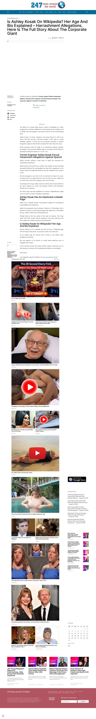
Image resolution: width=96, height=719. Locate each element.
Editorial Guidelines (72, 12)
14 (81, 633)
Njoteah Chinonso (31, 684)
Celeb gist (10, 665)
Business (51, 12)
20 (78, 635)
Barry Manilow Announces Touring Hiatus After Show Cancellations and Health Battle (74, 535)
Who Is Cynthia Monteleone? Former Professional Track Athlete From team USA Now (12, 254)
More (64, 12)
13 (78, 633)
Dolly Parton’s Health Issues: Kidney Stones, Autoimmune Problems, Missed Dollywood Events (74, 544)
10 (69, 633)
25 (72, 638)
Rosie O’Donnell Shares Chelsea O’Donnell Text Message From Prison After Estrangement (77, 508)
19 (75, 635)
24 (69, 638)
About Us (75, 691)
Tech (55, 12)
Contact (81, 691)
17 (69, 635)
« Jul (69, 645)
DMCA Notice (61, 691)
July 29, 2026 (70, 570)
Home (20, 12)
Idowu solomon (52, 684)
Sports (37, 12)
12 (75, 633)
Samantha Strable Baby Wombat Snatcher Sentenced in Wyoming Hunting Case (76, 521)
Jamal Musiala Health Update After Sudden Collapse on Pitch (73, 551)
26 (75, 638)
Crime (46, 12)
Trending (30, 665)
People (72, 665)
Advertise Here (65, 692)
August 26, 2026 (71, 539)
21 (81, 635)
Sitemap (72, 692)
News (23, 12)
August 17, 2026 (71, 554)
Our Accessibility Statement (54, 692)
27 (78, 638)
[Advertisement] (78, 597)
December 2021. (43, 151)
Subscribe (83, 701)
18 (72, 635)
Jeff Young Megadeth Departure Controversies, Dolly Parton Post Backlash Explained (76, 496)
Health (41, 12)
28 (81, 638)
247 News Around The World (11, 105)
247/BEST (60, 12)
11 (72, 633)
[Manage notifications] (3, 716)
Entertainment (29, 12)
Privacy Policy (68, 691)
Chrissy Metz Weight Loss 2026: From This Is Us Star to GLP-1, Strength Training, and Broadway (74, 559)
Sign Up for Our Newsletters (69, 698)
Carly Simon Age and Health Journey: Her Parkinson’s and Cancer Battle (74, 567)
